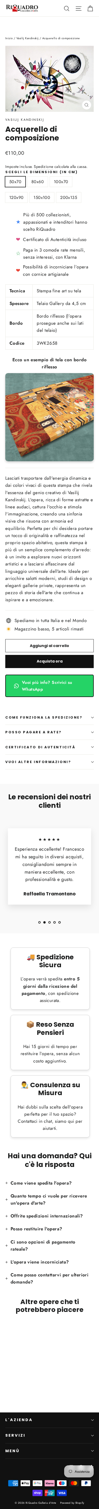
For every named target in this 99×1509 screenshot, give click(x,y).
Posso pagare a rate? (33, 732)
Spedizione (43, 166)
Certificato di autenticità (40, 747)
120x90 (16, 197)
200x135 (68, 197)
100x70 (61, 182)
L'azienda (18, 1419)
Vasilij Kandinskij (24, 119)
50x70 (15, 182)
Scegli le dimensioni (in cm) (41, 172)
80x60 (37, 182)
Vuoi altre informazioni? (38, 762)
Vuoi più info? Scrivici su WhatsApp (47, 685)
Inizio (9, 38)
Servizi (15, 1435)
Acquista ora (50, 661)
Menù (12, 1450)
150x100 (42, 197)
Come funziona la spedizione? (43, 717)
